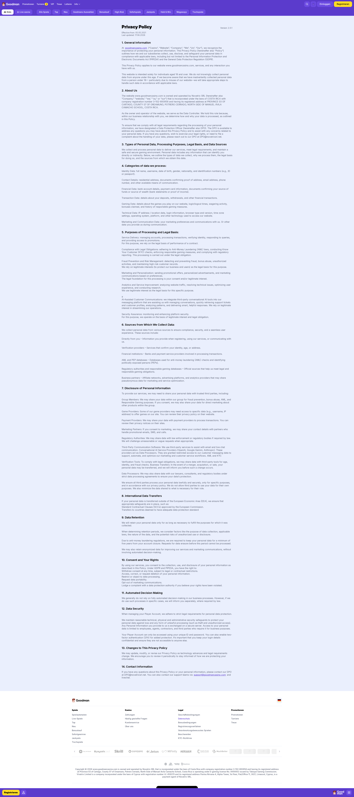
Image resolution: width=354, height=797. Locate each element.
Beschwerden (184, 734)
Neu (74, 726)
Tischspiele (77, 742)
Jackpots (76, 738)
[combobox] (77, 4)
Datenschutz (184, 718)
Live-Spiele (77, 718)
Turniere (235, 718)
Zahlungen (130, 715)
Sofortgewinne (79, 734)
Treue (233, 722)
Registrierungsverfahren (189, 726)
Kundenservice (132, 722)
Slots (9, 12)
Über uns (129, 726)
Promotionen (237, 715)
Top (73, 722)
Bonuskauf (77, 730)
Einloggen (325, 4)
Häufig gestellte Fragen (136, 718)
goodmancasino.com (136, 47)
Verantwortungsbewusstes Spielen (194, 730)
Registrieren (343, 4)
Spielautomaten (79, 715)
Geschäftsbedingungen (189, 715)
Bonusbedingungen (187, 722)
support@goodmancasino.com (210, 674)
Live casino (25, 12)
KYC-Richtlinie (185, 738)
